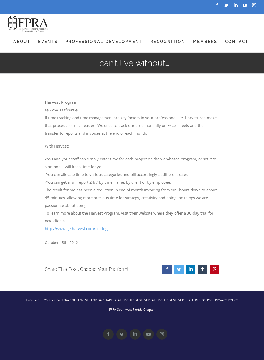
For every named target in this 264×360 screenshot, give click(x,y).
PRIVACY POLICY (226, 300)
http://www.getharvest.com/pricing (76, 228)
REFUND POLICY (200, 300)
